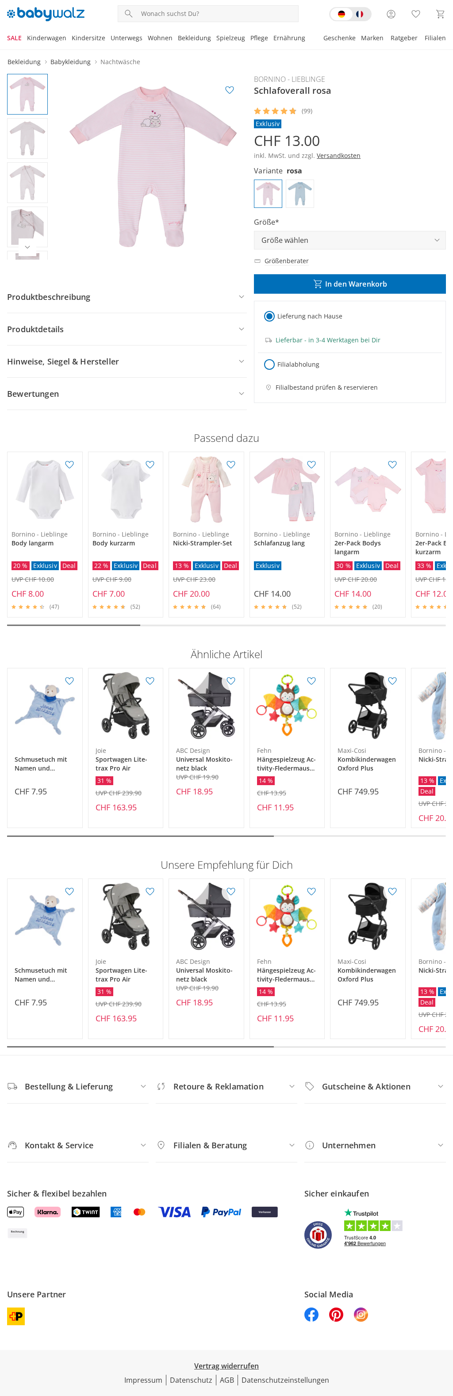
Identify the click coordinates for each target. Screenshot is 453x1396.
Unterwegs (126, 38)
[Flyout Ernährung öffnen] (308, 39)
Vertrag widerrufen (226, 1366)
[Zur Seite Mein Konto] (391, 14)
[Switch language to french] (350, 14)
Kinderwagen (46, 38)
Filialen (435, 38)
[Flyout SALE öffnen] (24, 39)
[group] (153, 167)
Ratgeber (404, 38)
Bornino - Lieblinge (289, 79)
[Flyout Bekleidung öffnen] (213, 39)
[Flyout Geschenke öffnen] (358, 39)
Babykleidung (70, 62)
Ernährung (289, 38)
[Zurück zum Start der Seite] (442, 1332)
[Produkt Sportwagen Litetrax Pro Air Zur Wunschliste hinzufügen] (150, 681)
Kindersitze (88, 38)
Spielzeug (230, 38)
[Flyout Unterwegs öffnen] (145, 39)
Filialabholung (298, 364)
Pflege (259, 38)
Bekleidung (194, 38)
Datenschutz (191, 1380)
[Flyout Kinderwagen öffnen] (69, 39)
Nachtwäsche (120, 62)
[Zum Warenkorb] (440, 14)
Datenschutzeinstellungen (285, 1380)
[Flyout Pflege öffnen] (270, 39)
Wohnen (160, 38)
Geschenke (339, 38)
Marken (372, 38)
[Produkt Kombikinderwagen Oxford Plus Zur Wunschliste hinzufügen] (392, 681)
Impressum (143, 1380)
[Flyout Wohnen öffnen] (175, 39)
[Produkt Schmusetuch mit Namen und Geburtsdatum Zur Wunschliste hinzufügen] (69, 681)
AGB (227, 1380)
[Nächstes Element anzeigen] (27, 247)
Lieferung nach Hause (309, 316)
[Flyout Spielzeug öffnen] (247, 39)
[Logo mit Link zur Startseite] (45, 14)
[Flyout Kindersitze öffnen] (108, 39)
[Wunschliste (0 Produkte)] (416, 14)
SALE (14, 38)
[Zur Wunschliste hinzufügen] (229, 90)
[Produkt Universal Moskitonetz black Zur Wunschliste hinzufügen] (231, 681)
